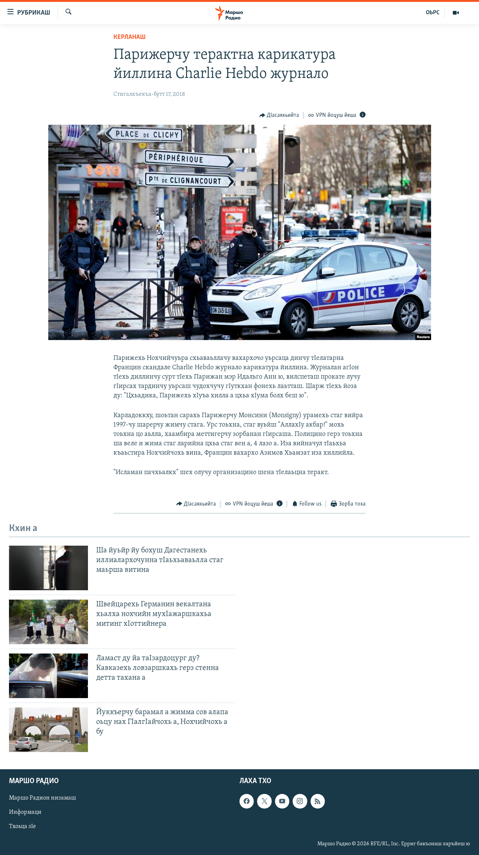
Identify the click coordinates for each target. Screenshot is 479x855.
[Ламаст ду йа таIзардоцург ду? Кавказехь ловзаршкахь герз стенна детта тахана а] (48, 676)
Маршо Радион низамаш (42, 798)
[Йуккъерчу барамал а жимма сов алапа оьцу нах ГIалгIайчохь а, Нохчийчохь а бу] (48, 729)
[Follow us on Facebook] (247, 801)
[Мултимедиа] (456, 12)
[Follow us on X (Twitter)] (264, 801)
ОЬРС (433, 13)
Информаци (25, 812)
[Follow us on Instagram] (300, 801)
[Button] (279, 115)
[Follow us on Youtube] (282, 801)
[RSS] (318, 801)
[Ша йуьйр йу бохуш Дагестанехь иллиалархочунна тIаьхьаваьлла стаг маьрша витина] (48, 568)
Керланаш (129, 37)
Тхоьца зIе (22, 827)
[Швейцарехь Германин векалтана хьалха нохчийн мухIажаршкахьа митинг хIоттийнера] (48, 622)
